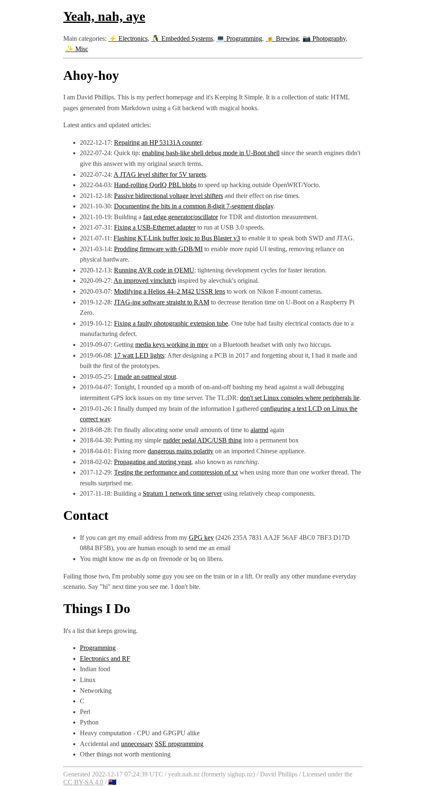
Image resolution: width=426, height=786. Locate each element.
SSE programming (179, 743)
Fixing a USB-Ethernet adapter (155, 227)
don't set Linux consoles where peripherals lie (299, 397)
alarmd (259, 429)
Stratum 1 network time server (182, 493)
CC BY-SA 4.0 (83, 782)
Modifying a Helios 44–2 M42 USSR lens (169, 291)
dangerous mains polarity (180, 451)
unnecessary (137, 743)
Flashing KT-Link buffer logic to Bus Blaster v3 (177, 238)
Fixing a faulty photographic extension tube (171, 323)
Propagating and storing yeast (152, 461)
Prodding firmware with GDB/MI (158, 248)
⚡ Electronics (128, 38)
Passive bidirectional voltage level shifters (168, 195)
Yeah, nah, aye (104, 16)
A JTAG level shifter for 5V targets (160, 174)
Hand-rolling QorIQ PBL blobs (155, 184)
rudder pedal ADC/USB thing (202, 440)
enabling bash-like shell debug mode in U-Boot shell (211, 152)
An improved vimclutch (145, 280)
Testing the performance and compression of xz (176, 472)
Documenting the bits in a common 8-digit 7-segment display (193, 206)
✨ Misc (76, 48)
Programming (98, 647)
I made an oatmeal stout (145, 376)
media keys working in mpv (171, 344)
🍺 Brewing (282, 38)
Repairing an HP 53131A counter (157, 142)
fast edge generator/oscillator (180, 216)
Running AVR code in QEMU (154, 270)
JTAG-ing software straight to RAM (161, 302)
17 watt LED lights (139, 355)
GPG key (201, 537)
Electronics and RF (105, 658)
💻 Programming (239, 38)
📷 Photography (324, 38)
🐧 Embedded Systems (182, 38)
